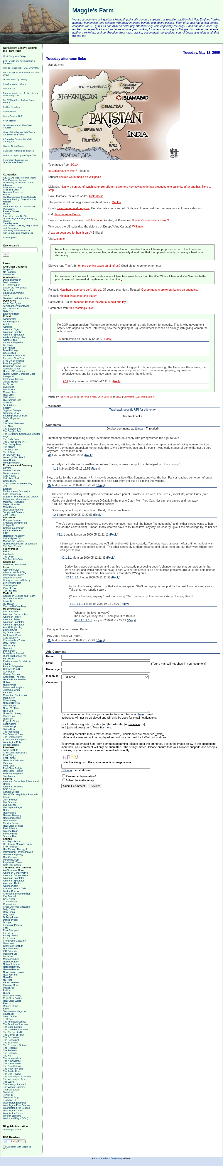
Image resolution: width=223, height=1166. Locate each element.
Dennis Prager (10, 919)
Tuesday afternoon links (66, 59)
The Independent (12, 1058)
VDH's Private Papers (14, 739)
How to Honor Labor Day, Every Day (21, 68)
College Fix (9, 525)
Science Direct (11, 836)
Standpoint (8, 1014)
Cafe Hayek (9, 475)
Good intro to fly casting (15, 79)
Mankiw (116, 202)
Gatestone (8, 943)
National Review (11, 703)
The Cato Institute (12, 1027)
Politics (6, 213)
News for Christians (13, 760)
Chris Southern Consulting (108, 1158)
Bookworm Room (12, 635)
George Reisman (12, 674)
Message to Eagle (12, 807)
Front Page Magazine (14, 940)
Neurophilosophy (12, 818)
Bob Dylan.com (11, 308)
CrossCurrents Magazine (16, 906)
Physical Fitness (11, 211)
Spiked (6, 295)
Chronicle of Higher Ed (15, 522)
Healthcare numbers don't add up (80, 289)
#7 (59, 338)
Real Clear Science (13, 825)
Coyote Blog (9, 353)
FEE (5, 927)
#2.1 (55, 514)
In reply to (52, 675)
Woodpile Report (11, 462)
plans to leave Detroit (67, 214)
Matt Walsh (9, 389)
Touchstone (9, 776)
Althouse (7, 326)
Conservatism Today (14, 640)
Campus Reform (11, 520)
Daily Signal (9, 912)
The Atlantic (9, 426)
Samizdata (8, 290)
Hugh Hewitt (9, 684)
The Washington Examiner (17, 1076)
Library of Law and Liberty (16, 580)
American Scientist (13, 786)
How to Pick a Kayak (13, 146)
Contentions (9, 904)
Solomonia (8, 274)
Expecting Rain (11, 313)
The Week (8, 1081)
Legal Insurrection (12, 577)
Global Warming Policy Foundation (21, 794)
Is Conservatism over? (62, 170)
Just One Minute (11, 690)
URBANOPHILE (11, 454)
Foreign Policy (10, 935)
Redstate (8, 718)
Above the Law (11, 569)
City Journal (9, 896)
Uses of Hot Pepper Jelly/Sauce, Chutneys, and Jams (19, 133)
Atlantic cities (10, 340)
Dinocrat (7, 648)
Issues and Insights (13, 687)
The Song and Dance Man (16, 230)
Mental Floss (10, 392)
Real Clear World (12, 1000)
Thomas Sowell (11, 1089)
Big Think (8, 345)
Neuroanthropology (13, 854)
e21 (5, 486)
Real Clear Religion (13, 768)
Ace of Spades (11, 611)
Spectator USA (11, 413)
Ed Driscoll (8, 658)
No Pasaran (9, 272)
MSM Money (9, 507)
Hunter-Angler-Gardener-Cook (19, 373)
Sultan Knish (9, 729)
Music (6, 204)
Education (8, 185)
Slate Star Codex (12, 865)
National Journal (11, 964)
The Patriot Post (11, 1071)
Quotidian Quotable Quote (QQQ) (20, 218)
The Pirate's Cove (12, 737)
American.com (10, 886)
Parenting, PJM (11, 859)
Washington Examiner (14, 1102)
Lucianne (8, 956)
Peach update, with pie (14, 84)
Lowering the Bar (12, 582)
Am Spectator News (13, 870)
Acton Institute (10, 750)
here (141, 714)
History (6, 194)
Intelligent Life (10, 953)
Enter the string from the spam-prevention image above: (96, 762)
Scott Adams (9, 405)
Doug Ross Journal (13, 653)
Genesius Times (11, 368)
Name (50, 656)
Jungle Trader (10, 381)
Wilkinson (138, 226)
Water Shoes (9, 111)
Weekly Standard (12, 1115)
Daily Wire (8, 914)
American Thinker (12, 883)
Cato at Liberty (11, 637)
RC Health (8, 603)
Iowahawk (8, 554)
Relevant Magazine (13, 773)
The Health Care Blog (14, 606)
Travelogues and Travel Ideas (18, 233)
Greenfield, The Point (14, 677)
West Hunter (9, 460)
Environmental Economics (16, 491)
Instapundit (9, 376)
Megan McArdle (11, 504)
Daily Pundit (9, 643)
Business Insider (12, 470)
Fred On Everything (13, 360)
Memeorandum (11, 959)
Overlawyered (10, 585)
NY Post (7, 980)
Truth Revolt (9, 1100)
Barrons (7, 468)
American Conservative (15, 614)
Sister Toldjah (10, 726)
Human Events (11, 948)
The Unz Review (12, 1074)
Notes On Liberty (12, 713)
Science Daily (10, 833)
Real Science (10, 828)
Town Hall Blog (11, 1097)
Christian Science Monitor (16, 893)
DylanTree (8, 311)
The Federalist (10, 1047)
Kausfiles (8, 692)
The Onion (8, 556)
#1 (49, 455)
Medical (7, 202)
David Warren (10, 282)
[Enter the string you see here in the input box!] (74, 756)
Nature (6, 810)
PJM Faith (8, 765)
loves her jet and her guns (73, 208)
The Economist (11, 1037)
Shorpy (7, 407)
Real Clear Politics (12, 998)
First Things (9, 755)
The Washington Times (15, 1079)
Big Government (11, 632)
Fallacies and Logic (12, 187)
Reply (108, 338)
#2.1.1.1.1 (72, 577)
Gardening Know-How (14, 366)
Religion (7, 221)
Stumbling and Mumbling (16, 298)
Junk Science (10, 799)
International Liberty (13, 575)
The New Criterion (12, 1063)
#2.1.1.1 (66, 557)
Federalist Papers (12, 925)
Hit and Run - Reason (14, 679)
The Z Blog (9, 452)
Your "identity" (10, 121)
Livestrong (8, 387)
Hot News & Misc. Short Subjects (19, 197)
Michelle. (97, 220)
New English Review (14, 972)
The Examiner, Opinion (15, 1045)
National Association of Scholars (20, 543)
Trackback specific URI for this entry (132, 409)
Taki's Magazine (11, 418)
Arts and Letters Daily (14, 888)
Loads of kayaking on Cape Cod (19, 155)
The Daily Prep (11, 439)
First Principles (11, 930)
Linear (140, 428)
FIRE (5, 533)
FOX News (9, 938)
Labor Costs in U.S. (13, 116)
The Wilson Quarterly (14, 1087)
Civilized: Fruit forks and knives (18, 151)
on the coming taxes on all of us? (99, 265)
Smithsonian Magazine (15, 1011)
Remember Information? (81, 776)
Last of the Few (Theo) (15, 287)
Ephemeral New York (14, 355)
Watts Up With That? (14, 457)
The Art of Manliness (14, 423)
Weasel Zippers (11, 744)
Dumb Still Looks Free (14, 656)
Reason (7, 1003)
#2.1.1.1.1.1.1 (83, 620)
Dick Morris (96, 196)
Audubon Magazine (13, 342)
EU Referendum (11, 285)
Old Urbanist (9, 397)
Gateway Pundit (11, 669)
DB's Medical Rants (13, 598)
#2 (49, 485)
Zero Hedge (9, 515)
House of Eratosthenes (15, 371)
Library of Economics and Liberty (20, 496)
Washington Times (13, 1110)
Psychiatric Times (12, 862)
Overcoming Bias (12, 400)
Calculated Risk (11, 478)
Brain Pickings (10, 350)
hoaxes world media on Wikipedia (80, 177)
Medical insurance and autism (78, 295)
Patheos (7, 763)
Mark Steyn (9, 697)
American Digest (11, 329)
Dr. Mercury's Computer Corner (18, 182)
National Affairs (11, 961)
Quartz (6, 993)
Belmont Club (10, 629)
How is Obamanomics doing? (150, 220)
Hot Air (6, 682)
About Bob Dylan (12, 303)
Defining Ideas (10, 917)
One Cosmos (10, 857)
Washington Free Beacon (16, 1105)
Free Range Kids (12, 363)
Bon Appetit (9, 347)
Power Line (9, 716)
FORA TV (8, 933)
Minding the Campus (14, 541)
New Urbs (8, 394)
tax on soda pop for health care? (71, 232)
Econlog (7, 488)
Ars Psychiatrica (11, 841)
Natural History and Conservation (19, 206)
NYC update (9, 88)
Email (49, 662)
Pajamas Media (11, 985)
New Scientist (10, 820)
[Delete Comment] (121, 279)
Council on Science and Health (19, 596)
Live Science (10, 802)
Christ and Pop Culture (15, 752)
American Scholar (12, 332)
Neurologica (9, 812)
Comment (52, 682)
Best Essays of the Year (15, 180)
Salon (6, 1008)
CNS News (9, 899)
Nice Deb (8, 710)
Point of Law (9, 588)
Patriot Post (9, 987)
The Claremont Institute (15, 1029)
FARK (6, 551)
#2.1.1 (61, 534)
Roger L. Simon (11, 721)
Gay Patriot (9, 671)
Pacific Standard (11, 982)
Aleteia (6, 324)
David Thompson (12, 279)
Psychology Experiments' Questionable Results (15, 161)
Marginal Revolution (13, 501)
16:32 (119, 397)
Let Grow (8, 384)
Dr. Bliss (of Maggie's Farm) (17, 844)
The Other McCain (13, 734)
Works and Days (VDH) (15, 1118)
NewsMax (8, 977)
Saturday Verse (11, 223)
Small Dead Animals (13, 293)
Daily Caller (9, 909)
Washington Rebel (12, 742)
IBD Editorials (10, 951)
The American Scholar (14, 1021)
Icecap (6, 797)
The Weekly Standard (14, 1084)
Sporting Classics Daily (15, 415)
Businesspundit (11, 473)
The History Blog (12, 444)
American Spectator (13, 334)
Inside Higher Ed (11, 538)
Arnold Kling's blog (12, 627)
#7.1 (65, 381)
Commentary (10, 901)
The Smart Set (10, 449)
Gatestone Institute (13, 946)
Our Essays (9, 209)
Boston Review (11, 891)
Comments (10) (131, 397)
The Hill (7, 1055)
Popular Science (11, 823)
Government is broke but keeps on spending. (169, 289)
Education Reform (12, 530)
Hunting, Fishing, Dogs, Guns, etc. (20, 199)
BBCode (66, 770)
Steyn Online (10, 1016)
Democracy (9, 645)
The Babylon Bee (12, 428)
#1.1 (55, 468)
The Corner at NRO (13, 1034)
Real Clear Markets (13, 509)
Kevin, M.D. (9, 601)
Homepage (53, 669)
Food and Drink (11, 190)
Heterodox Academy (14, 535)
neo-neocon (9, 705)
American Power (11, 619)
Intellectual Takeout (13, 379)
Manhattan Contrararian (15, 695)
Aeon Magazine (11, 321)
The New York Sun (13, 1068)
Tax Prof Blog (10, 590)
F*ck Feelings (10, 846)
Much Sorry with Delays (14, 56)
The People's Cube (13, 559)
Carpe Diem (9, 481)
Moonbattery (9, 700)
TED (5, 421)
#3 (49, 640)
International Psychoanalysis (18, 852)
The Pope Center (12, 546)
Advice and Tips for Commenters (19, 178)
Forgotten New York (13, 358)
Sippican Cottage (12, 410)
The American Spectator (16, 1024)
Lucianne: (59, 238)
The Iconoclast (11, 731)
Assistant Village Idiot (14, 337)
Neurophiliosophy (12, 815)
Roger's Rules (10, 1006)
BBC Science (10, 789)
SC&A (74, 164)
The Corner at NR (12, 1032)
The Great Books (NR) (15, 441)
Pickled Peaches (11, 107)
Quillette (7, 402)
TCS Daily (8, 1019)
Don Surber (9, 650)
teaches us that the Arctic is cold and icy (100, 301)
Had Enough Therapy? (15, 849)
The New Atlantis (12, 1061)
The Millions (9, 447)
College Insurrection (13, 528)
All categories (10, 237)
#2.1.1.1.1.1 (77, 603)
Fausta (6, 663)
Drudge (7, 922)
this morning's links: (82, 308)
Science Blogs (10, 831)
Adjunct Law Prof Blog (14, 572)
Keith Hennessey (12, 494)
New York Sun (10, 974)
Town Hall (8, 1092)
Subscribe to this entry (80, 780)
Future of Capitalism (13, 666)
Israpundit (8, 269)
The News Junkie (67, 397)
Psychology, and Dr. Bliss (15, 216)
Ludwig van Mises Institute (17, 499)
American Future (12, 616)
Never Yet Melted (12, 708)
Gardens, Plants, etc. (13, 192)
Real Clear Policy (12, 995)
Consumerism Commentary (17, 483)
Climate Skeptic (11, 791)
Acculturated (9, 319)
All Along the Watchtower (16, 306)
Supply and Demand (13, 512)
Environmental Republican (16, 661)
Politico (6, 990)
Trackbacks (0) (148, 397)
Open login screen (12, 1129)
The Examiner (10, 1042)
